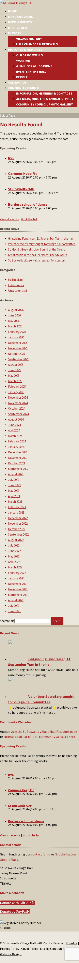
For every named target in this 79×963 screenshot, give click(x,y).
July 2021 (13, 606)
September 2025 (18, 359)
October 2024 (16, 408)
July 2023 (13, 480)
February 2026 (17, 332)
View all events (9, 219)
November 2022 (18, 523)
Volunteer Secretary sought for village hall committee (42, 244)
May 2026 (13, 321)
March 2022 (15, 567)
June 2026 (14, 315)
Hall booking (15, 280)
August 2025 (15, 365)
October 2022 (16, 529)
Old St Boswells (29, 55)
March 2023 (15, 502)
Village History (29, 39)
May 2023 (13, 491)
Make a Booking (20, 17)
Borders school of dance (27, 204)
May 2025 (13, 376)
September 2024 (18, 414)
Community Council (24, 88)
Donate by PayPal (13, 911)
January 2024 (16, 447)
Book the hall (29, 219)
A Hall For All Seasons (34, 66)
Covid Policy (29, 949)
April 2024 (14, 430)
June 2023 (14, 485)
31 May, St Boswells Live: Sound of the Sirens (36, 249)
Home (12, 11)
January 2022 (16, 578)
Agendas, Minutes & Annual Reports (45, 99)
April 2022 (14, 562)
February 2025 (17, 386)
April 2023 (14, 496)
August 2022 (15, 540)
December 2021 (18, 584)
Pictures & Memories (25, 49)
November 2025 (18, 348)
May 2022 (13, 556)
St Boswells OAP (21, 189)
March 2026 (15, 326)
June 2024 (14, 425)
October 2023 (16, 463)
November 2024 (18, 403)
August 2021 (15, 600)
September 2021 (18, 595)
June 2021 (14, 611)
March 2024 (15, 436)
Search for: (7, 621)
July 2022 (13, 545)
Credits (72, 943)
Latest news (16, 285)
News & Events (20, 22)
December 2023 (18, 452)
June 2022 (14, 551)
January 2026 (16, 337)
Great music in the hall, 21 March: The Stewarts (37, 255)
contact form (40, 854)
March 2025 (15, 381)
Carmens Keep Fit (22, 173)
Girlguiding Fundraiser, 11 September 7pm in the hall (40, 238)
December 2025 (18, 343)
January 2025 (16, 392)
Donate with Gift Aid (16, 903)
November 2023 (18, 458)
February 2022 (17, 573)
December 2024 (18, 397)
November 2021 (18, 589)
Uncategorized (17, 291)
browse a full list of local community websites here (39, 737)
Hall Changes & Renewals (37, 44)
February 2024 (17, 441)
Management (18, 28)
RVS (11, 158)
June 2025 (14, 370)
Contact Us (17, 82)
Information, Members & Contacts (44, 93)
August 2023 (15, 474)
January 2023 (16, 512)
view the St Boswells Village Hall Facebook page (44, 732)
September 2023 (18, 469)
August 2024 (15, 419)
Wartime (23, 60)
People (22, 77)
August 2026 (15, 310)
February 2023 (17, 507)
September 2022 (18, 534)
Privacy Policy (9, 949)
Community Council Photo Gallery (44, 104)
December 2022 (18, 518)
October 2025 (16, 354)
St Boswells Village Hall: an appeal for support (36, 260)
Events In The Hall (31, 71)
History (14, 33)
